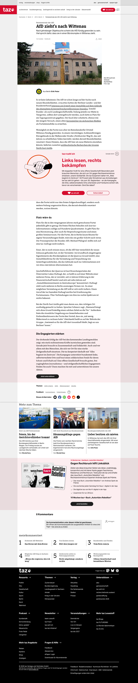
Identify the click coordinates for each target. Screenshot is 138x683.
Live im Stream (76, 625)
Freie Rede (23, 631)
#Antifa (73, 386)
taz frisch (48, 622)
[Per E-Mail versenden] (55, 397)
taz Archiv (100, 629)
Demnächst (75, 618)
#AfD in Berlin (48, 386)
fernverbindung (25, 622)
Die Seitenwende (77, 589)
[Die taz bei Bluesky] (112, 572)
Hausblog (74, 586)
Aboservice (49, 651)
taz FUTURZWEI (102, 622)
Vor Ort (73, 622)
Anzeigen (22, 658)
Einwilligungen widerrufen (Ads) (82, 673)
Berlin (29, 17)
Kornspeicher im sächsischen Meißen (83, 121)
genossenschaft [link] (103, 3)
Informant (74, 670)
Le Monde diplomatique (105, 626)
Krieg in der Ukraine (52, 596)
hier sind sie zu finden (60, 527)
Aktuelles (74, 583)
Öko (20, 586)
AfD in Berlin (38, 17)
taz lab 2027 (75, 631)
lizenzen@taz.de (33, 669)
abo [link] (95, 3)
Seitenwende (107, 670)
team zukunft (49, 618)
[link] (24, 9)
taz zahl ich (100, 589)
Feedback (48, 648)
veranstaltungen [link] (29, 3)
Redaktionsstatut (85, 667)
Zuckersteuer (50, 583)
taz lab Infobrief (51, 628)
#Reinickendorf (65, 386)
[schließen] (117, 154)
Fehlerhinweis (61, 392)
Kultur (21, 592)
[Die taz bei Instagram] (117, 572)
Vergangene (75, 628)
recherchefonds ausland (105, 592)
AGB (100, 670)
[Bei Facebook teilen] (59, 397)
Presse (73, 596)
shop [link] (38, 3)
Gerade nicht (110, 154)
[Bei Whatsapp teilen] (64, 397)
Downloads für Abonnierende (56, 658)
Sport (21, 596)
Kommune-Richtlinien (101, 667)
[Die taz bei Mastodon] (108, 572)
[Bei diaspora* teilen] (69, 397)
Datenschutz (84, 670)
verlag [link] (21, 3)
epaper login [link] (113, 3)
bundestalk (23, 618)
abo (97, 583)
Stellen (73, 592)
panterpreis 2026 (102, 599)
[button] (118, 10)
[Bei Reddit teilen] (73, 397)
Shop (21, 655)
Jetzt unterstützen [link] (47, 376)
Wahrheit (22, 605)
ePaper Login (50, 654)
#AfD (56, 386)
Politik (21, 583)
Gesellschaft (23, 589)
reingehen (23, 635)
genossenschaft (102, 586)
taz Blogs (99, 619)
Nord (21, 602)
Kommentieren (50, 392)
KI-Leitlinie (114, 667)
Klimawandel (49, 599)
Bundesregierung (51, 586)
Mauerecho (23, 628)
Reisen (21, 648)
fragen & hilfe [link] (45, 3)
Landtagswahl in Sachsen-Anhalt (55, 591)
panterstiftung (101, 596)
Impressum (93, 670)
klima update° (24, 625)
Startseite (22, 17)
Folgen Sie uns (100, 571)
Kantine (22, 652)
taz (25, 570)
